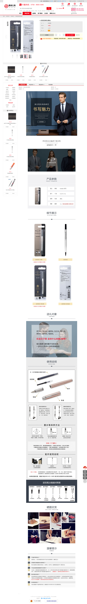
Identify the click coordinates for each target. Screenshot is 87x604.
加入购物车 (71, 35)
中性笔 (32, 10)
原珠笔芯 (7, 96)
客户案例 (40, 13)
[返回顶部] (85, 481)
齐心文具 (39, 10)
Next (37, 37)
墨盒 (29, 10)
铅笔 (14, 92)
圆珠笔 (13, 87)
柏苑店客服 (85, 475)
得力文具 (44, 10)
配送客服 (75, 13)
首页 (20, 13)
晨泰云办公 (52, 13)
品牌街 (34, 13)
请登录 (52, 1)
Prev (6, 37)
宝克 (7, 106)
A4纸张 (20, 10)
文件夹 (24, 10)
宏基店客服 (85, 471)
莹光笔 (7, 92)
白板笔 (13, 91)
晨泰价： (42, 25)
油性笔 (7, 91)
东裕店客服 (85, 478)
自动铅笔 (7, 94)
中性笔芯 (14, 94)
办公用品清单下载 (80, 1)
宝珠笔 (13, 89)
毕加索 (7, 105)
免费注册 (59, 1)
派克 (14, 105)
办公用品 (48, 10)
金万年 (13, 106)
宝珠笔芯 (12, 16)
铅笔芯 (13, 96)
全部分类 (7, 16)
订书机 (35, 10)
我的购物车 (61, 8)
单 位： (42, 30)
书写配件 (14, 98)
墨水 (10, 100)
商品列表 (27, 13)
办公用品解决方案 (10, 9)
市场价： (42, 28)
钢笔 (7, 89)
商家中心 (64, 1)
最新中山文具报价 (72, 1)
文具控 (46, 13)
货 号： (42, 23)
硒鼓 (27, 10)
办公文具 (52, 10)
